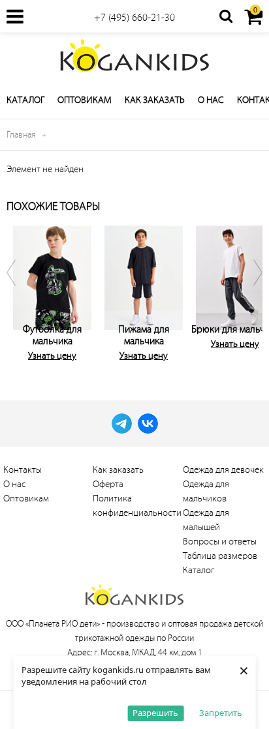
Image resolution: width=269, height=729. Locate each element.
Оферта (108, 484)
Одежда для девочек (223, 469)
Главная (21, 134)
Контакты (22, 469)
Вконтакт (148, 423)
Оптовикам (84, 100)
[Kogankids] (134, 55)
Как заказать (155, 100)
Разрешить (155, 713)
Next (249, 290)
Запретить (220, 713)
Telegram (122, 423)
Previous (20, 290)
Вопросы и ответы (220, 541)
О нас (211, 100)
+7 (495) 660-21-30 (134, 17)
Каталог (25, 100)
